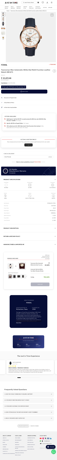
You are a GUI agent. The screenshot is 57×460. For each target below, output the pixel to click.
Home (8, 10)
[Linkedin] (50, 438)
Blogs (4, 442)
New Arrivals (30, 440)
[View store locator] (38, 2)
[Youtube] (40, 438)
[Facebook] (48, 438)
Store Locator (6, 440)
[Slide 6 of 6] (3, 38)
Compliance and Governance (9, 453)
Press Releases (5, 449)
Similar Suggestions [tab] (23, 425)
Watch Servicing (30, 449)
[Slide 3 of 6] (3, 24)
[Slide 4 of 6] (3, 28)
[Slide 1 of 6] (3, 14)
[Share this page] (54, 70)
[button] (52, 14)
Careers (4, 446)
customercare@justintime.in (47, 443)
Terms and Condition (19, 452)
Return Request (18, 440)
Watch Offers (30, 446)
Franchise (5, 444)
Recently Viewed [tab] (35, 425)
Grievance (17, 444)
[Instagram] (43, 438)
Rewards (17, 442)
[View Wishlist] (43, 2)
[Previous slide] (7, 37)
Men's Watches (30, 442)
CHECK (50, 156)
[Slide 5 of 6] (3, 33)
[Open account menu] (47, 2)
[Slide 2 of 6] (3, 19)
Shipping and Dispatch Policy (21, 450)
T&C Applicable (12, 172)
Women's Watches (31, 444)
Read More (18, 322)
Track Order (17, 437)
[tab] (10, 276)
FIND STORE (37, 162)
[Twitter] (45, 438)
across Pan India (8, 83)
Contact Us (5, 451)
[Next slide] (54, 37)
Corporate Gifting (31, 437)
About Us (4, 437)
